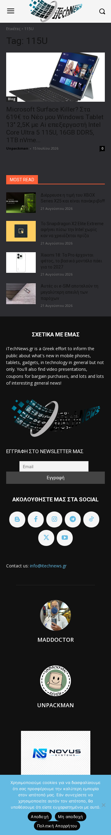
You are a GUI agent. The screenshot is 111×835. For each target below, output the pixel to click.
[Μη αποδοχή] (103, 805)
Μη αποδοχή (70, 816)
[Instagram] (54, 519)
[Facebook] (36, 519)
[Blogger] (17, 519)
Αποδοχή (40, 816)
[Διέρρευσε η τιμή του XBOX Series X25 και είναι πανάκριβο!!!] (21, 202)
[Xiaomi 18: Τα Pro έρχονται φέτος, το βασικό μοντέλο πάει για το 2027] (21, 262)
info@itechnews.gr (48, 566)
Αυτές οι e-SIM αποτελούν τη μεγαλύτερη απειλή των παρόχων (69, 292)
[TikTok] (91, 519)
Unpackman (17, 148)
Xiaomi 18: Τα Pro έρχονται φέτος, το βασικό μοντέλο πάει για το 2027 (71, 261)
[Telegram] (73, 519)
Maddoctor (55, 639)
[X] (46, 538)
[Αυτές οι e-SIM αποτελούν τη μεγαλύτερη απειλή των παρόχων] (21, 293)
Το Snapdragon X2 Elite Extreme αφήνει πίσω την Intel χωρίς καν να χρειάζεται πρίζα (72, 229)
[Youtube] (65, 538)
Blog (11, 99)
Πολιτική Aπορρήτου (57, 825)
